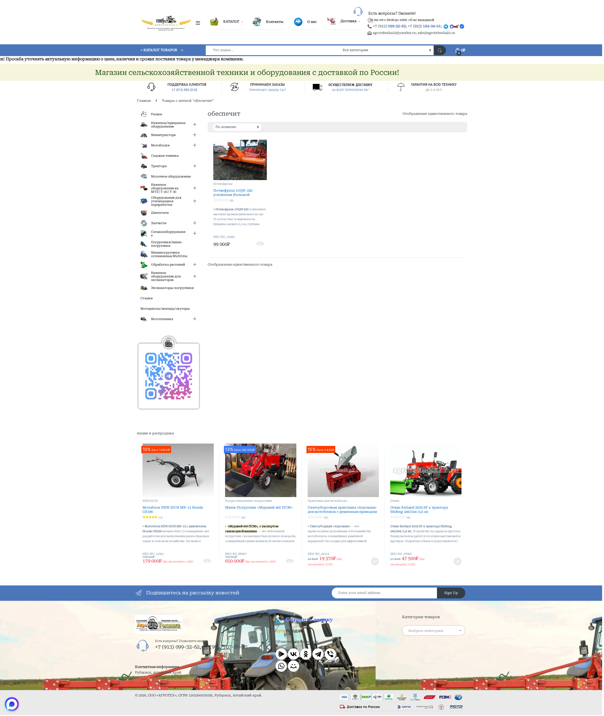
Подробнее (369, 561)
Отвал (394, 500)
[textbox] (434, 630)
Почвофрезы (222, 183)
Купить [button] (260, 244)
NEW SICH (150, 500)
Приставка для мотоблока (327, 500)
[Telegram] (318, 654)
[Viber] (330, 654)
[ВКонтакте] (293, 654)
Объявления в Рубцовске (297, 641)
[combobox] (273, 50)
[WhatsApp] (281, 666)
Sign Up (451, 593)
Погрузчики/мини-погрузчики (248, 500)
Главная (144, 101)
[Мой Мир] (293, 666)
